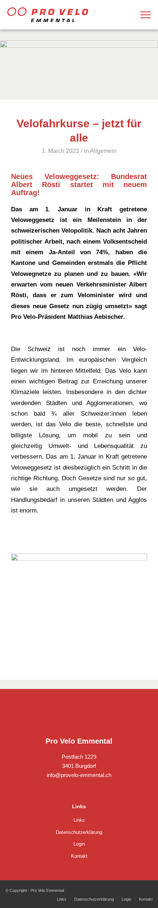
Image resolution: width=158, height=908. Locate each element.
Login (79, 844)
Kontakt (79, 856)
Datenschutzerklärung (79, 832)
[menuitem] (145, 14)
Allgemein (103, 151)
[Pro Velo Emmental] (47, 14)
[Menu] (145, 14)
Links (79, 820)
